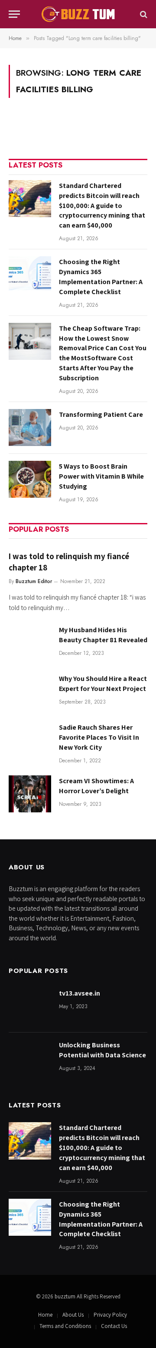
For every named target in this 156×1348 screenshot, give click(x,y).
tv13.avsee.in (79, 993)
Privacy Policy (110, 1314)
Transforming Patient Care (101, 414)
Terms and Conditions (65, 1326)
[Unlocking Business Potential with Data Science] (30, 1058)
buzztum (66, 1296)
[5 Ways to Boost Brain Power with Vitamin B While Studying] (30, 479)
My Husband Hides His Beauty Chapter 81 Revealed (103, 634)
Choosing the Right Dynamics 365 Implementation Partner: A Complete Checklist (101, 276)
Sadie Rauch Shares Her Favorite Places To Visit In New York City (99, 737)
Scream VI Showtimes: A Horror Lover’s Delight (96, 785)
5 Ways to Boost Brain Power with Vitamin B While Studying (101, 476)
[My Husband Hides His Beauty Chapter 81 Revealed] (30, 642)
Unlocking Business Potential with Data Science (102, 1050)
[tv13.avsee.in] (30, 1006)
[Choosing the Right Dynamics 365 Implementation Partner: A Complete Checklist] (30, 274)
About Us (73, 1314)
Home (45, 1314)
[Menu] (14, 14)
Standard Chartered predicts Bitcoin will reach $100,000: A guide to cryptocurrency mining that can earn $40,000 (102, 205)
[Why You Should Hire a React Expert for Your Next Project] (30, 691)
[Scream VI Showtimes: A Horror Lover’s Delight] (30, 793)
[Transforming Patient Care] (30, 427)
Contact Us (114, 1326)
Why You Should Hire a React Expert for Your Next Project (103, 683)
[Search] (142, 14)
